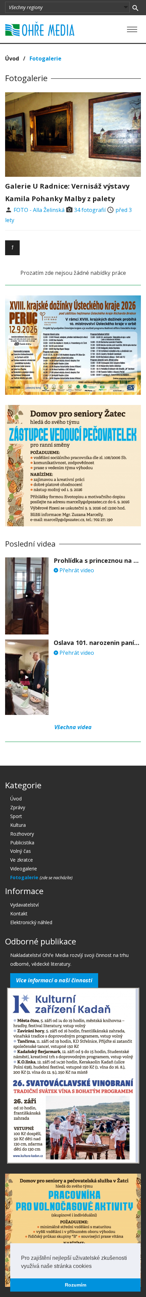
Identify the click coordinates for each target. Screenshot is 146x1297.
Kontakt (19, 913)
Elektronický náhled (31, 922)
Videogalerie (23, 868)
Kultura (18, 825)
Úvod (12, 58)
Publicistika (22, 842)
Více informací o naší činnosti (54, 980)
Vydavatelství (24, 905)
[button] (94, 1267)
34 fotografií (90, 210)
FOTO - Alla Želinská (39, 210)
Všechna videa (73, 727)
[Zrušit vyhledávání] (135, 7)
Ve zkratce (21, 860)
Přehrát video (76, 570)
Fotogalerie (25, 877)
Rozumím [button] (75, 1285)
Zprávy (17, 807)
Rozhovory (22, 834)
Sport (16, 816)
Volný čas (20, 851)
